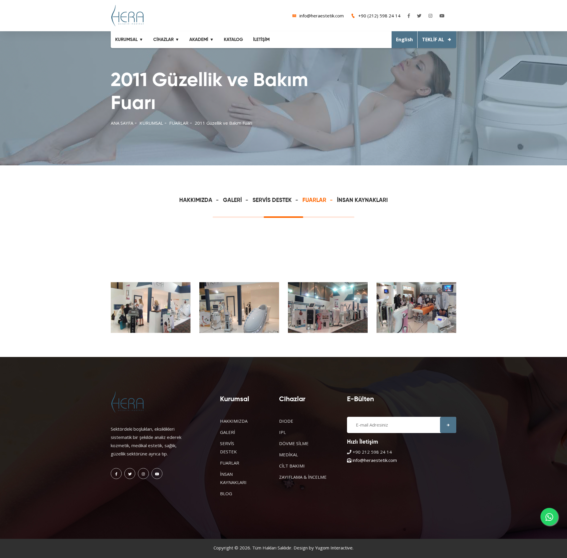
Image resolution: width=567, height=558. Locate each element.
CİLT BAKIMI (292, 466)
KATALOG (233, 39)
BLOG (226, 493)
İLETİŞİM (261, 39)
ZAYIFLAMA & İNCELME (303, 477)
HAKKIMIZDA (195, 200)
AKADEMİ (198, 39)
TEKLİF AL (433, 39)
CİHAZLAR (163, 39)
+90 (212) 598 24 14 (379, 16)
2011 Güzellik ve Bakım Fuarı (223, 123)
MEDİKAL (288, 454)
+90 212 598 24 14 (372, 452)
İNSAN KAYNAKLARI (362, 200)
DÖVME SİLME (294, 443)
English (404, 39)
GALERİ (232, 200)
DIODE (286, 421)
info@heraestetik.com (321, 16)
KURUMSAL (126, 39)
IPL (282, 432)
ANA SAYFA (122, 123)
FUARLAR (178, 123)
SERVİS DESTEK (272, 200)
